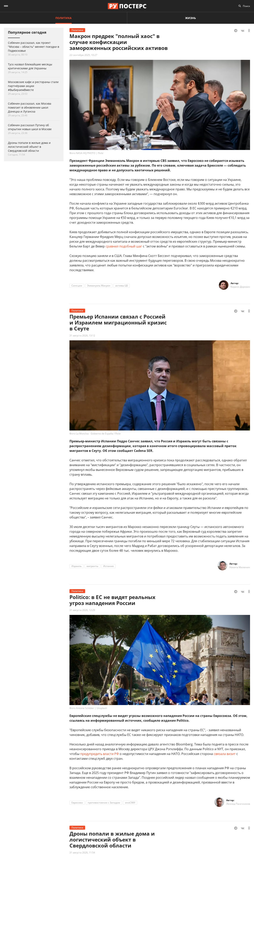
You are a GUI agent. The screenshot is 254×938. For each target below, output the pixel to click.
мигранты (92, 566)
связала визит (225, 754)
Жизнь (190, 18)
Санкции (76, 285)
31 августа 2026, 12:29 (82, 610)
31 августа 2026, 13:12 (82, 335)
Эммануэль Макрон (98, 285)
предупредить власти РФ (99, 754)
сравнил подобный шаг (124, 246)
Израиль (76, 566)
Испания (108, 566)
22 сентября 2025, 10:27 (83, 55)
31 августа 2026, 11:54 (82, 852)
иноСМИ (130, 802)
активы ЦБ (121, 285)
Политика (63, 18)
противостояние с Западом (104, 802)
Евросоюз (77, 802)
